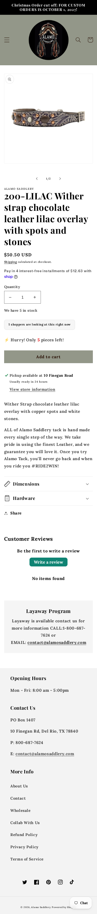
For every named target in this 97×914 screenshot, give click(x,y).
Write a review (48, 562)
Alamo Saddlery (41, 907)
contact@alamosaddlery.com (56, 642)
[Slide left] (36, 178)
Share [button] (16, 513)
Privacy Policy (24, 846)
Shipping (10, 262)
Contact (18, 798)
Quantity (12, 286)
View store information (32, 389)
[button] (7, 40)
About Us (19, 786)
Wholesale (20, 810)
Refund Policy (24, 834)
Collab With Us (25, 822)
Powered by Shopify (64, 907)
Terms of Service (27, 859)
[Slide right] (60, 178)
